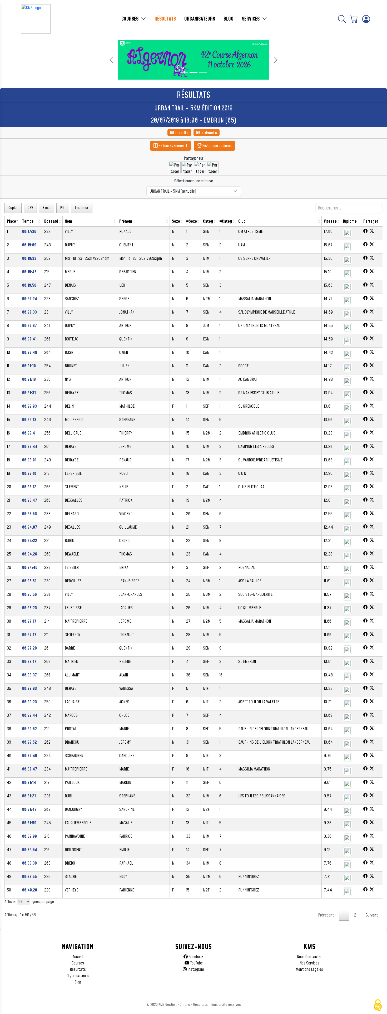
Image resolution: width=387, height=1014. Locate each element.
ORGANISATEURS (199, 19)
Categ (208, 221)
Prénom (125, 221)
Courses (78, 963)
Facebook (196, 957)
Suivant (372, 915)
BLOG (229, 19)
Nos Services (309, 963)
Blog (78, 982)
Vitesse (330, 221)
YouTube (196, 963)
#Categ (225, 221)
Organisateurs (78, 976)
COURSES (130, 19)
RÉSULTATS (165, 19)
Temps (28, 221)
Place (11, 221)
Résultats (78, 969)
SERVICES (251, 19)
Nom (68, 221)
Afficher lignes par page (29, 902)
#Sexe (191, 221)
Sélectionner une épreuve (193, 181)
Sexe (176, 221)
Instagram (195, 969)
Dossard (51, 221)
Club (242, 221)
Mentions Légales (309, 969)
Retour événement (172, 146)
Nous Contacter (309, 957)
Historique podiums (216, 146)
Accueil (77, 957)
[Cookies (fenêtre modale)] (378, 1005)
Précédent (326, 915)
